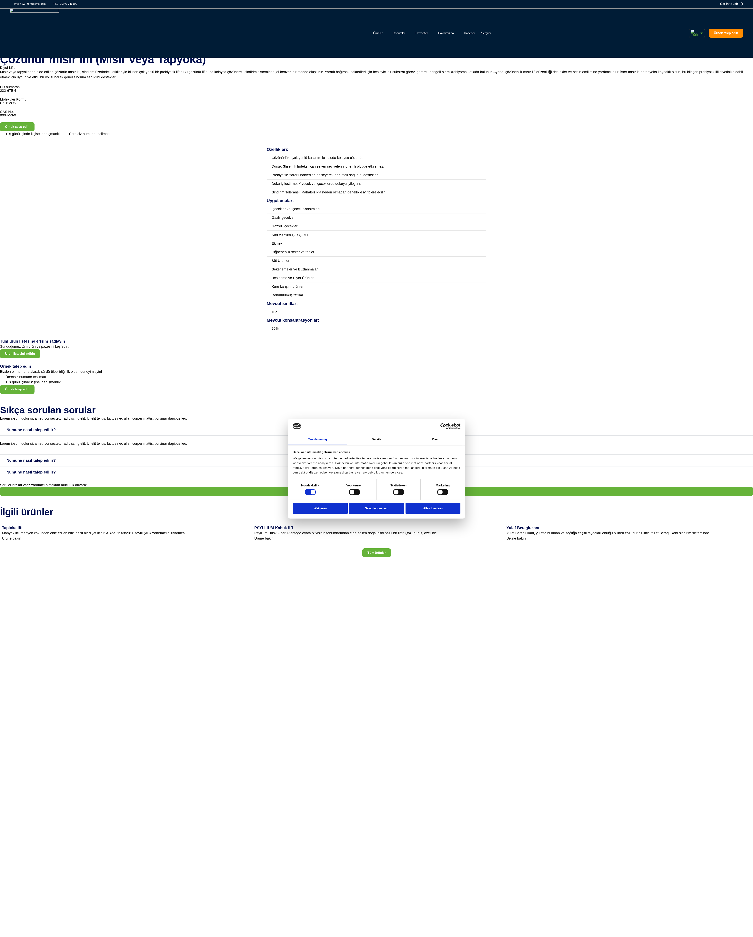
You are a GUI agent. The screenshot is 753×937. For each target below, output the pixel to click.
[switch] (354, 492)
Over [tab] (435, 439)
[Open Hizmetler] (430, 33)
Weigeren (320, 508)
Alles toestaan (433, 508)
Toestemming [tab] (317, 439)
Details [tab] (376, 439)
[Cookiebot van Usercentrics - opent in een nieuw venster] (443, 426)
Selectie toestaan (376, 508)
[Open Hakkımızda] (456, 33)
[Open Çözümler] (407, 33)
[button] (697, 33)
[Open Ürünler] (385, 33)
